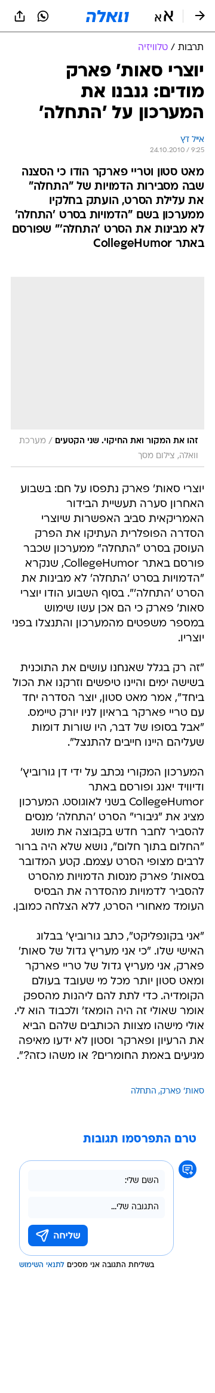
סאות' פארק (182, 1091)
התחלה (143, 1091)
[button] (164, 16)
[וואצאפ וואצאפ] (43, 16)
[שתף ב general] (19, 16)
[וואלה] (107, 16)
